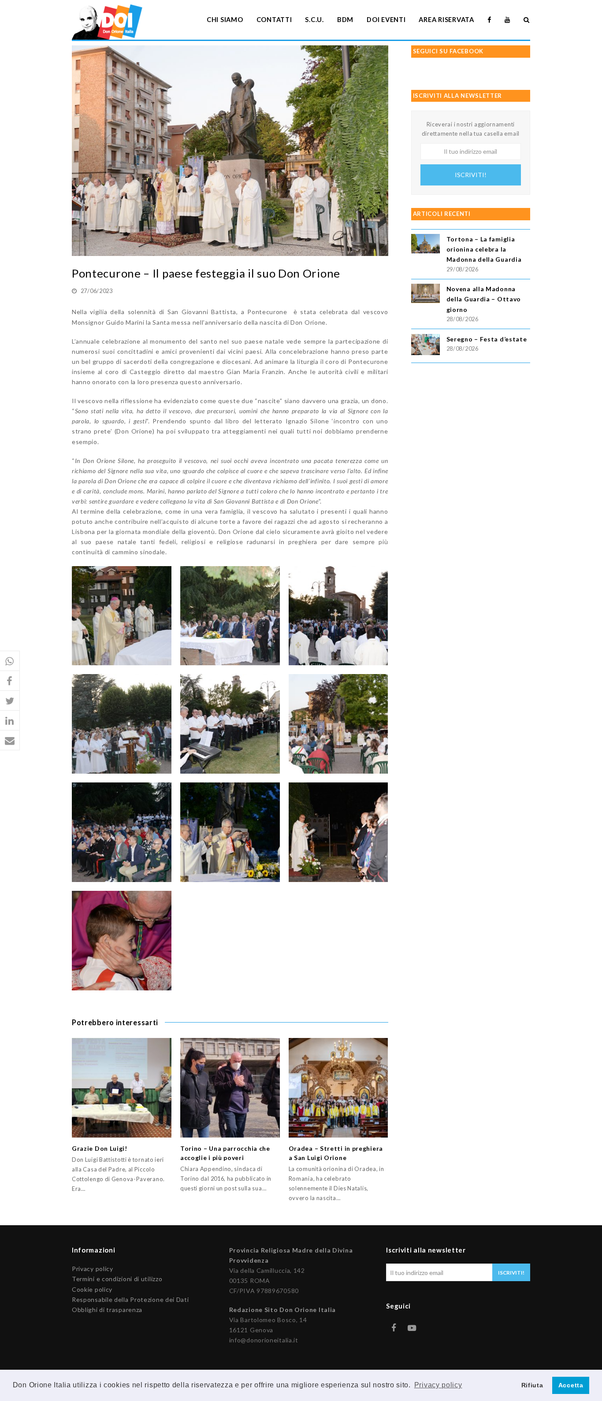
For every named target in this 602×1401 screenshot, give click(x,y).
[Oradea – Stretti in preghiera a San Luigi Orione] (338, 1088)
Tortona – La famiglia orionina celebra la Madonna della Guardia (484, 249)
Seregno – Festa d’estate (486, 339)
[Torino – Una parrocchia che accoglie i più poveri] (230, 1088)
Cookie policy (92, 1289)
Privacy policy (92, 1268)
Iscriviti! (471, 174)
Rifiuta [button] (532, 1385)
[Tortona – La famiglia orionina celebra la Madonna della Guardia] (425, 245)
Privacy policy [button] (438, 1385)
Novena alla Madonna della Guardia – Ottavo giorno (483, 299)
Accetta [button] (570, 1385)
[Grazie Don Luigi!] (121, 1088)
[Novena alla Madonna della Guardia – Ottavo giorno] (425, 294)
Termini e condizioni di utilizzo (117, 1278)
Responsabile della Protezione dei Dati (130, 1299)
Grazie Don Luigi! (99, 1148)
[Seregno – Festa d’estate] (425, 346)
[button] (10, 661)
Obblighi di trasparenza (107, 1309)
